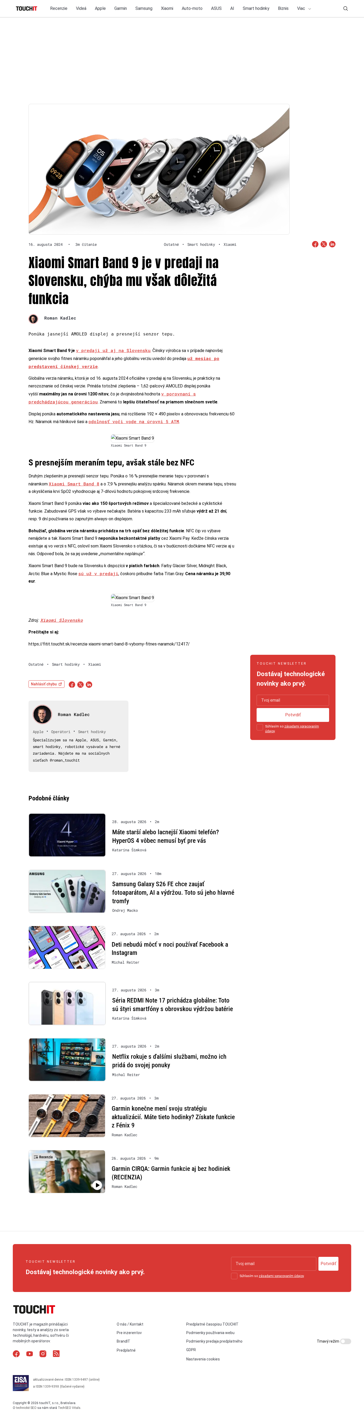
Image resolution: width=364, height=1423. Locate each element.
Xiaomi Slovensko (61, 620)
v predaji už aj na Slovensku (113, 350)
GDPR (191, 1350)
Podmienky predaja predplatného (214, 1341)
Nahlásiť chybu (44, 684)
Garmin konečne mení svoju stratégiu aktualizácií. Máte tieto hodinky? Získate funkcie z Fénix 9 (173, 1117)
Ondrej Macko (125, 910)
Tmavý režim (328, 1341)
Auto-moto (192, 8)
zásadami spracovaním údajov (281, 1276)
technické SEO (26, 1408)
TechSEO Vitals (69, 1408)
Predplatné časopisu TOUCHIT (212, 1324)
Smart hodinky (256, 8)
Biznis (283, 8)
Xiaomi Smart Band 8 (74, 483)
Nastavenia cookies (203, 1359)
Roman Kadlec (60, 318)
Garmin (120, 8)
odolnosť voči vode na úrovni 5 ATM (133, 421)
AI (232, 8)
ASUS (216, 8)
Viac (301, 8)
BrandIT (123, 1341)
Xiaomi (167, 8)
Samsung (143, 8)
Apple (100, 8)
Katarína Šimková (129, 850)
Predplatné (126, 1350)
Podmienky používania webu (210, 1333)
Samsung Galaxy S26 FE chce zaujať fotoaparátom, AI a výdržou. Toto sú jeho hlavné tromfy (173, 892)
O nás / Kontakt (130, 1324)
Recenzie (58, 8)
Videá (81, 8)
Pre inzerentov (129, 1333)
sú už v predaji (98, 573)
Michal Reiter (125, 962)
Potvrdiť (293, 714)
